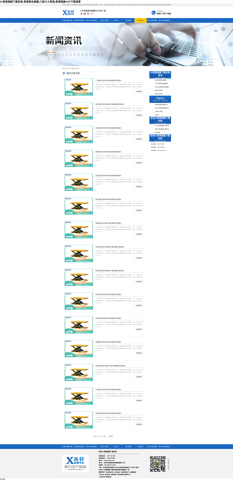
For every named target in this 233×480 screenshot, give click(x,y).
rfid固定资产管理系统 (105, 477)
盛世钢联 (113, 474)
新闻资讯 (141, 20)
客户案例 (128, 20)
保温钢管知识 (125, 472)
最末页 (111, 436)
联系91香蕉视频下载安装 (165, 21)
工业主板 (101, 474)
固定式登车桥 (75, 68)
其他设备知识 (110, 472)
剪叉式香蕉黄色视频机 (161, 83)
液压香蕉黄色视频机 (160, 80)
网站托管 (107, 474)
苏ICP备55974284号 (110, 465)
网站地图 (2, 479)
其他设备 (117, 472)
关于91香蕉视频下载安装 (153, 21)
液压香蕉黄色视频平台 (80, 21)
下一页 (104, 436)
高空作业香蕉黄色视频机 (162, 87)
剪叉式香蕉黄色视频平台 (92, 21)
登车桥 (157, 115)
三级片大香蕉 (104, 20)
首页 (69, 68)
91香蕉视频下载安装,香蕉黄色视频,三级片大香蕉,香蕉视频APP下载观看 (40, 1)
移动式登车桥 (159, 90)
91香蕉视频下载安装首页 (68, 21)
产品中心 (116, 20)
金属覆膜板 (133, 472)
